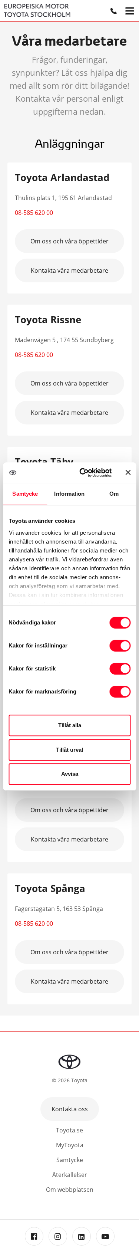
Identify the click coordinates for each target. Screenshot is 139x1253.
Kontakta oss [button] (70, 1109)
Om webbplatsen (69, 1189)
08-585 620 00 (34, 213)
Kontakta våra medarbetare (69, 270)
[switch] (119, 646)
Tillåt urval (69, 750)
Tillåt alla (69, 725)
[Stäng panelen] (127, 472)
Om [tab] (114, 494)
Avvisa (69, 774)
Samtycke (69, 1160)
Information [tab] (69, 494)
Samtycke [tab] (25, 494)
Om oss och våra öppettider (69, 241)
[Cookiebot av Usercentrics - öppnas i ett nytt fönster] (83, 473)
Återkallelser (69, 1175)
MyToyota (69, 1145)
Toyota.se (69, 1130)
